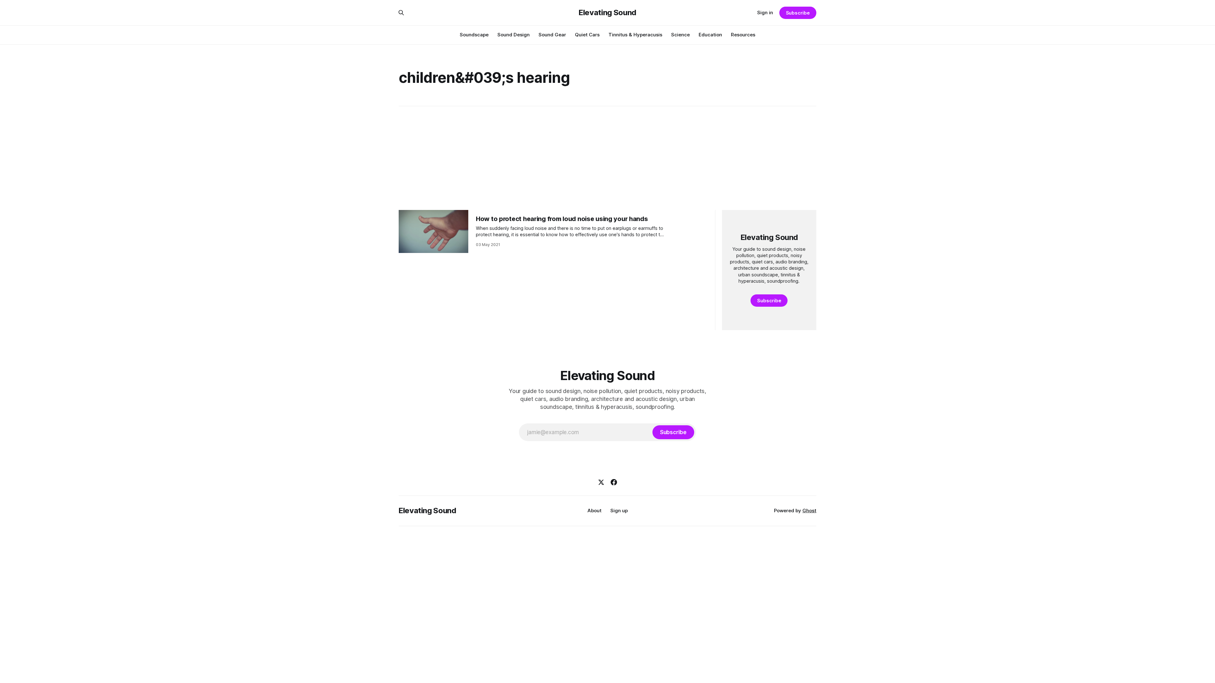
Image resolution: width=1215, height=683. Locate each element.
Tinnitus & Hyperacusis (635, 35)
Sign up (619, 511)
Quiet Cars (587, 35)
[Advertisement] (607, 158)
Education (710, 35)
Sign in (765, 12)
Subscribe (798, 13)
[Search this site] (401, 13)
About (594, 511)
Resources (743, 35)
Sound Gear (552, 35)
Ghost (809, 511)
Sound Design (513, 35)
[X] (601, 482)
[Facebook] (614, 482)
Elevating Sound (607, 12)
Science (680, 35)
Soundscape (474, 35)
